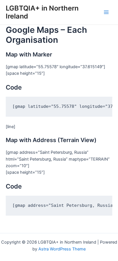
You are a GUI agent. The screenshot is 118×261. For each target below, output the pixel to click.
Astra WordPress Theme (62, 249)
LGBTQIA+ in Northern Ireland (42, 12)
